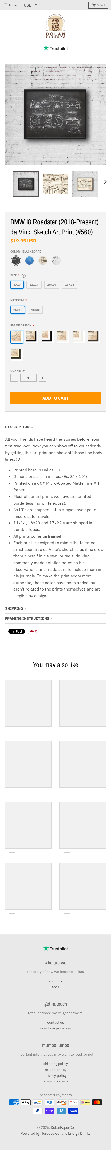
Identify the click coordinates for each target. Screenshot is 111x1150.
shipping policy (55, 1063)
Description (17, 427)
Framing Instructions (27, 618)
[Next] (105, 182)
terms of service (55, 1081)
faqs (55, 987)
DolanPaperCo (62, 1127)
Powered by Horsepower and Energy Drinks (55, 1133)
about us (55, 981)
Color (26, 251)
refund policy (55, 1069)
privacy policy (55, 1075)
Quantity (17, 371)
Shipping (14, 608)
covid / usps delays (55, 1028)
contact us (55, 1022)
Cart (101, 5)
